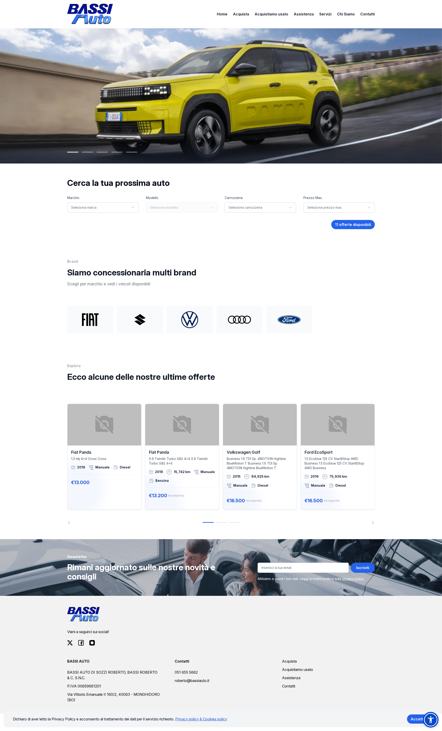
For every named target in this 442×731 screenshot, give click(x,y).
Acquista (241, 14)
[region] (221, 464)
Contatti (367, 14)
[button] (430, 719)
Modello (152, 198)
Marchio (73, 198)
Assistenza (304, 14)
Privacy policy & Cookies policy (201, 719)
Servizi (325, 14)
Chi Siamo (346, 14)
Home (222, 14)
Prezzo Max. (313, 198)
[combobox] (103, 207)
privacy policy (352, 579)
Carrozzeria (234, 198)
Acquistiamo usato (271, 14)
